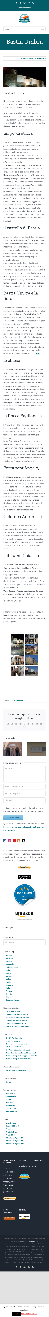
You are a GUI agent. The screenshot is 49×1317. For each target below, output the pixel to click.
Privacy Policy (33, 1241)
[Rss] (18, 840)
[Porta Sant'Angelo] (17, 660)
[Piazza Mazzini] (31, 649)
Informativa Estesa (29, 1314)
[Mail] (23, 840)
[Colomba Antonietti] (31, 639)
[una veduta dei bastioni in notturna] (17, 639)
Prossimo (39, 58)
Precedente (28, 58)
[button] (5, 749)
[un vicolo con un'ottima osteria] (17, 671)
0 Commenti (18, 701)
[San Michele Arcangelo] (31, 660)
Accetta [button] (16, 1314)
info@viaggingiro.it (24, 8)
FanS (38, 353)
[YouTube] (14, 840)
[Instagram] (9, 840)
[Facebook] (4, 840)
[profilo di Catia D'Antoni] (24, 884)
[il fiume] (17, 649)
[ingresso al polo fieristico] (31, 671)
